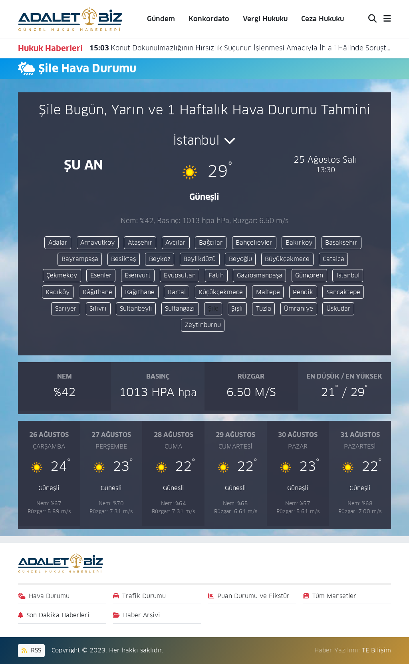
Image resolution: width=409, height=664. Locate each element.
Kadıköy (57, 292)
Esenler (101, 275)
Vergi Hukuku (265, 18)
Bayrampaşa (80, 259)
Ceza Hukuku (322, 18)
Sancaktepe (343, 292)
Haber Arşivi (141, 615)
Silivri (98, 308)
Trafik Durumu (144, 596)
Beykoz (160, 259)
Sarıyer (66, 308)
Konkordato (209, 18)
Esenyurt (138, 275)
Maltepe (268, 292)
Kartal (177, 292)
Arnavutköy (97, 242)
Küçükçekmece (221, 292)
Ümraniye (298, 308)
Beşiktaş (123, 259)
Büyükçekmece (287, 259)
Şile (213, 308)
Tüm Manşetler (334, 596)
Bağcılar (211, 242)
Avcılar (175, 242)
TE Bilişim (376, 650)
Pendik (303, 292)
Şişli (237, 308)
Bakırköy (299, 242)
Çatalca (333, 259)
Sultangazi (180, 308)
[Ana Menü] (384, 19)
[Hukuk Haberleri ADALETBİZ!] (70, 18)
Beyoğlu (240, 259)
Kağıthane (140, 292)
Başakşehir (341, 242)
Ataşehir (140, 242)
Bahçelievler (254, 242)
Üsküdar (338, 308)
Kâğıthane (97, 292)
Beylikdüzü (199, 259)
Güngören (309, 275)
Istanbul (347, 275)
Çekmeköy (61, 275)
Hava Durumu (49, 596)
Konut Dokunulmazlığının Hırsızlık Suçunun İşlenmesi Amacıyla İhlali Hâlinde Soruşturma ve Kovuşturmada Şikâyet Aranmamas (240, 48)
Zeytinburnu (203, 325)
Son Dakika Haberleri (57, 615)
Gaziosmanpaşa (259, 275)
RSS (35, 650)
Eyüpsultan (180, 275)
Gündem (161, 18)
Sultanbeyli (136, 308)
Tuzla (263, 308)
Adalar (58, 242)
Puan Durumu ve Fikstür (253, 596)
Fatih (216, 275)
